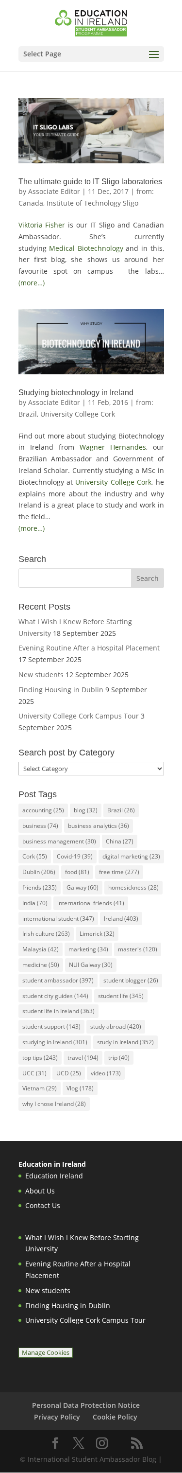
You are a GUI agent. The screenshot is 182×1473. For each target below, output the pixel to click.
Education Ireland (54, 1175)
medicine (40, 965)
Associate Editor (54, 191)
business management (59, 841)
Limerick (97, 933)
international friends (90, 903)
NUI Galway (91, 965)
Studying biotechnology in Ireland (75, 392)
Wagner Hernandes (113, 447)
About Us (40, 1190)
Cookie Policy (115, 1416)
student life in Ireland (58, 1011)
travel (83, 1057)
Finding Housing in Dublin (60, 689)
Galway (82, 887)
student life (121, 996)
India (35, 903)
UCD (68, 1073)
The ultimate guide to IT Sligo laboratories (90, 181)
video (106, 1073)
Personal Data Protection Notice (86, 1405)
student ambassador (58, 980)
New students (41, 674)
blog (86, 810)
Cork (34, 856)
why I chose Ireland (54, 1104)
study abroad (115, 1026)
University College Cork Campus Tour (78, 715)
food (77, 872)
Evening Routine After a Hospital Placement (89, 647)
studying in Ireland (54, 1042)
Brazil (121, 810)
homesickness (133, 887)
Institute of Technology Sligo (92, 203)
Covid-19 (75, 856)
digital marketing (131, 856)
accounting (43, 810)
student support (51, 1026)
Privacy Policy (57, 1416)
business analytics (98, 826)
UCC (34, 1073)
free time (119, 872)
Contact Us (42, 1205)
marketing (88, 949)
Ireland (121, 918)
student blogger (130, 980)
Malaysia (40, 949)
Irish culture (46, 933)
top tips (40, 1057)
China (119, 841)
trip (119, 1057)
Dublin (38, 872)
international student (58, 918)
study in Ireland (125, 1042)
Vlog (80, 1088)
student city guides (55, 996)
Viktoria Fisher (42, 224)
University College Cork (77, 414)
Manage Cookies (45, 1353)
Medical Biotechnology (86, 248)
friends (39, 887)
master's (137, 949)
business (40, 826)
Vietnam (39, 1088)
